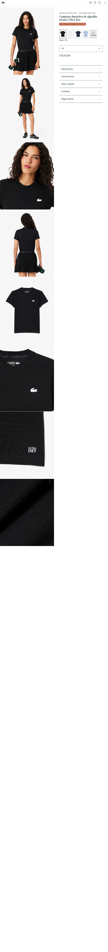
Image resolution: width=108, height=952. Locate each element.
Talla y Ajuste (67, 84)
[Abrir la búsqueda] (99, 2)
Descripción (67, 69)
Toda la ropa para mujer (68, 13)
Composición (67, 77)
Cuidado (65, 91)
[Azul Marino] (78, 34)
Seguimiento (67, 99)
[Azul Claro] (85, 34)
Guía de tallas (65, 55)
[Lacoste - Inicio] (3, 2)
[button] (95, 2)
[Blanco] (70, 34)
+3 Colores (93, 34)
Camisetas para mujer (87, 13)
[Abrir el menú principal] (105, 2)
